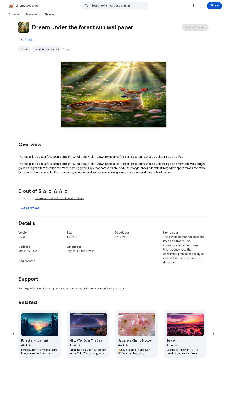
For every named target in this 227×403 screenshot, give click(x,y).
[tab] (14, 14)
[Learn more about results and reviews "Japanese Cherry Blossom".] (127, 345)
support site (116, 288)
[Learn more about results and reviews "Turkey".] (175, 345)
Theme (24, 49)
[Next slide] (213, 334)
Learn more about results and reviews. (59, 198)
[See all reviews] (29, 208)
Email (123, 237)
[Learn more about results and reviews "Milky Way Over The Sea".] (78, 345)
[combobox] (120, 6)
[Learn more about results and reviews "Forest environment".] (30, 345)
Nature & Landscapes (46, 49)
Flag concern (26, 261)
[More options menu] (193, 5)
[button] (200, 5)
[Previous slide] (13, 334)
